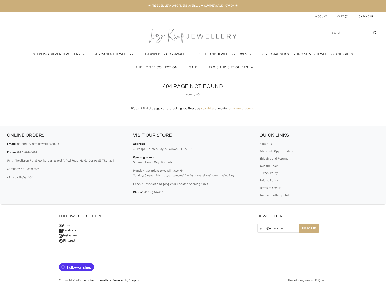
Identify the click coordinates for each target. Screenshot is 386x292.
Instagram (70, 235)
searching (207, 108)
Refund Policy (269, 180)
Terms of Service (270, 188)
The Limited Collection (157, 67)
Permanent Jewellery (114, 54)
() (342, 17)
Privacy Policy (269, 173)
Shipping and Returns (274, 158)
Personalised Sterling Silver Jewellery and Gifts (307, 54)
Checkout (366, 17)
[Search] (375, 32)
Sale (193, 67)
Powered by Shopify (125, 280)
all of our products (241, 108)
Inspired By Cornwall (165, 54)
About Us (266, 144)
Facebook (69, 230)
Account (320, 17)
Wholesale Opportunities (276, 151)
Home (189, 94)
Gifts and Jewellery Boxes (223, 54)
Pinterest (69, 240)
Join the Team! (269, 166)
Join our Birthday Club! (275, 195)
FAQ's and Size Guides (228, 67)
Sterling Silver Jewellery (56, 54)
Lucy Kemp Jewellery (97, 280)
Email (67, 225)
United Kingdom (304, 280)
